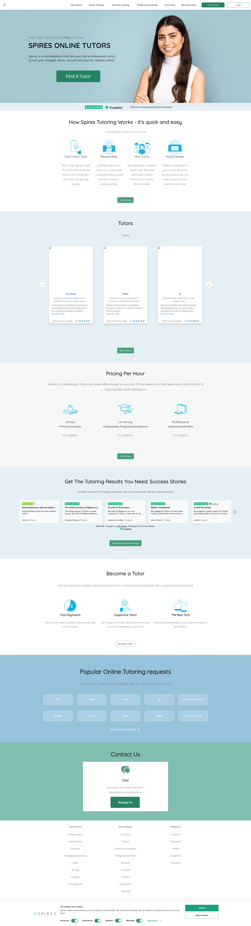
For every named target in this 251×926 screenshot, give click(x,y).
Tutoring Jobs (75, 884)
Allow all (201, 908)
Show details (152, 921)
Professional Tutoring (147, 4)
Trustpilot (175, 862)
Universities (125, 884)
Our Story (125, 834)
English (159, 716)
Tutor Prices (169, 4)
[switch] (97, 921)
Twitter (175, 848)
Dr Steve (71, 293)
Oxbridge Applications (75, 855)
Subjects (75, 876)
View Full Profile (57, 313)
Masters (92, 716)
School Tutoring (96, 4)
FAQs (75, 862)
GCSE (58, 699)
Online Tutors (75, 834)
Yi (180, 293)
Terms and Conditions (125, 848)
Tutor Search (76, 4)
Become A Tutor (188, 4)
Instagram (175, 855)
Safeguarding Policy (125, 855)
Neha (125, 293)
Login (238, 4)
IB (159, 699)
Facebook (176, 841)
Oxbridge (57, 716)
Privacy (125, 841)
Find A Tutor (213, 4)
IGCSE (92, 699)
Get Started (125, 200)
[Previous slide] (42, 285)
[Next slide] (209, 285)
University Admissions (193, 699)
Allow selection (202, 915)
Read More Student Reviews (125, 543)
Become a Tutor (125, 643)
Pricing (75, 869)
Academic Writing (193, 716)
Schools (125, 876)
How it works (75, 841)
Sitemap (125, 891)
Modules (125, 862)
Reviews (75, 848)
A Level (125, 699)
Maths (125, 716)
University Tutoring (120, 4)
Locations (125, 869)
